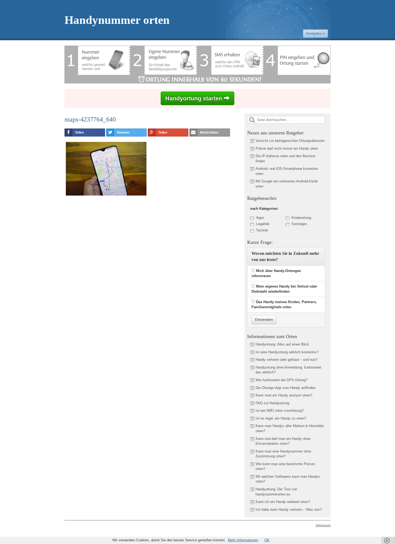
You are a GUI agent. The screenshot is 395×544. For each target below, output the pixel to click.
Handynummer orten (117, 20)
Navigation (314, 33)
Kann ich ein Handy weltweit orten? (283, 502)
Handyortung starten (194, 98)
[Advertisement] (109, 237)
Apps (260, 218)
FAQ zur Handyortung (272, 403)
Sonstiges (299, 224)
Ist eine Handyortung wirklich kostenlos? (287, 352)
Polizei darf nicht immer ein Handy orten (287, 148)
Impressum (323, 525)
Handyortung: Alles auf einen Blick (282, 344)
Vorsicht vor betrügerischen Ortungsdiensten (290, 141)
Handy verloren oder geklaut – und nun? (286, 360)
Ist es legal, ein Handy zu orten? (281, 418)
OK (267, 540)
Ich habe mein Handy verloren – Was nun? (289, 510)
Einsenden (264, 319)
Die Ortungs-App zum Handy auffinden (285, 388)
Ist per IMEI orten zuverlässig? (280, 411)
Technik (262, 230)
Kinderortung (301, 218)
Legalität (262, 224)
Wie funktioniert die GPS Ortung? (281, 380)
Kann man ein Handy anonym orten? (284, 395)
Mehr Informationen (243, 540)
